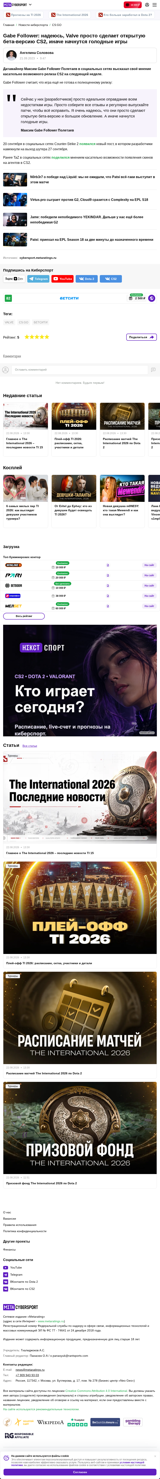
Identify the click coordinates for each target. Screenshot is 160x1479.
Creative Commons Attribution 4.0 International (96, 1390)
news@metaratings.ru (30, 1369)
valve (9, 322)
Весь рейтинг (24, 616)
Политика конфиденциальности (24, 1231)
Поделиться (138, 337)
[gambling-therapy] (133, 1422)
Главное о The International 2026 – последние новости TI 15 (24, 443)
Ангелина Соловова (37, 53)
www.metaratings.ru (51, 1321)
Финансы (9, 1249)
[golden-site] (24, 1422)
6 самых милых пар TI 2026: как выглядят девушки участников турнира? (22, 512)
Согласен (80, 1472)
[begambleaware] (105, 1422)
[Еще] (154, 5)
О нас (7, 1212)
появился (87, 144)
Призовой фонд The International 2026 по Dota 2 (41, 1183)
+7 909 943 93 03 (27, 1375)
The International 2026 (72, 15)
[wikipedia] (50, 1422)
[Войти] (147, 5)
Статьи (11, 745)
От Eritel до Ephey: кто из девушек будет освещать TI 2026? (73, 510)
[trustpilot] (78, 1422)
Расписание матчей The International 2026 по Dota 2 (121, 443)
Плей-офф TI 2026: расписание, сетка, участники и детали (69, 443)
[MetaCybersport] (20, 1307)
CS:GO (23, 322)
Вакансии (9, 1218)
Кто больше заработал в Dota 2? (128, 15)
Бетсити (41, 322)
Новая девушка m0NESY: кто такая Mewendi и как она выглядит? (121, 510)
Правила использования (19, 1225)
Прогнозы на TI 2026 (26, 15)
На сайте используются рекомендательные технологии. (41, 1409)
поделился (60, 157)
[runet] (7, 1422)
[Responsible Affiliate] (19, 1436)
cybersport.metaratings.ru (38, 257)
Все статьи (29, 745)
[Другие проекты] (17, 5)
